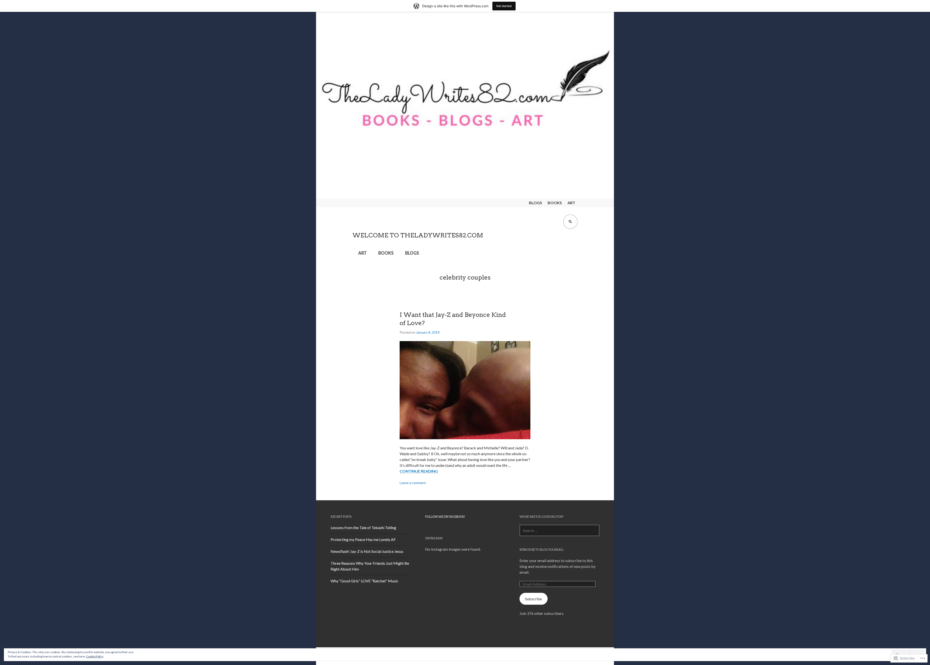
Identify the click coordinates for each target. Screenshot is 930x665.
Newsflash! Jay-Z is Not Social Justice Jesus (367, 551)
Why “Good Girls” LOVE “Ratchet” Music (364, 581)
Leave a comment (413, 483)
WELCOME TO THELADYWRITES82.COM (417, 235)
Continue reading (419, 471)
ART (571, 202)
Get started (504, 6)
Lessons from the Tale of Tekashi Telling (363, 527)
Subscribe (533, 598)
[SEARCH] (570, 221)
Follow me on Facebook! (445, 516)
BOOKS (555, 202)
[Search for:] (559, 530)
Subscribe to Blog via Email (541, 549)
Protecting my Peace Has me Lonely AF (363, 539)
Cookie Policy (94, 656)
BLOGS (535, 202)
